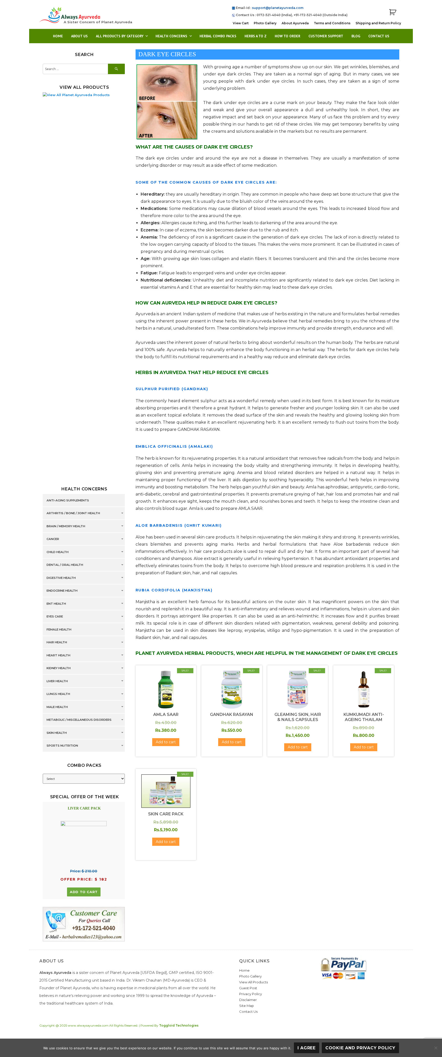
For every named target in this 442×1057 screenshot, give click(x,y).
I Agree (306, 1047)
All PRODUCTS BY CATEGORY (119, 36)
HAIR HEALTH (57, 642)
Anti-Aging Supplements (68, 500)
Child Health (58, 552)
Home (58, 36)
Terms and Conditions (332, 23)
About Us (79, 36)
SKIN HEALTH (57, 733)
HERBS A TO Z (256, 36)
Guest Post (248, 988)
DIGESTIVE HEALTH (61, 578)
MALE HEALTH (57, 707)
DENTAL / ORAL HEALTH (65, 565)
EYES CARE (55, 617)
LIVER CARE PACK (84, 808)
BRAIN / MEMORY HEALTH (66, 526)
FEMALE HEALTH (59, 629)
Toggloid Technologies (178, 1025)
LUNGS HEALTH (58, 694)
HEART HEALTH (58, 655)
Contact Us (378, 36)
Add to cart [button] (166, 742)
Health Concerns (171, 36)
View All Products (253, 982)
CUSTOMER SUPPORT (325, 36)
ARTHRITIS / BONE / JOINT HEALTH (73, 513)
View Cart (241, 23)
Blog (355, 36)
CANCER (53, 539)
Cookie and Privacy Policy (360, 1047)
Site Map (246, 1006)
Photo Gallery (265, 23)
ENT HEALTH (56, 603)
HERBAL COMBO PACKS (218, 36)
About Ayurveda (295, 23)
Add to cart (84, 892)
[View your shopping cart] (392, 12)
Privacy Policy (250, 994)
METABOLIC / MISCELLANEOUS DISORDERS (79, 720)
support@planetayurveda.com (277, 8)
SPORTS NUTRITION (62, 746)
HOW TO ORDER (287, 36)
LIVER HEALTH (57, 681)
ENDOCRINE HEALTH (62, 591)
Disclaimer (248, 1000)
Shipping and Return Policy (378, 23)
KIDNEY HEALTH (59, 668)
